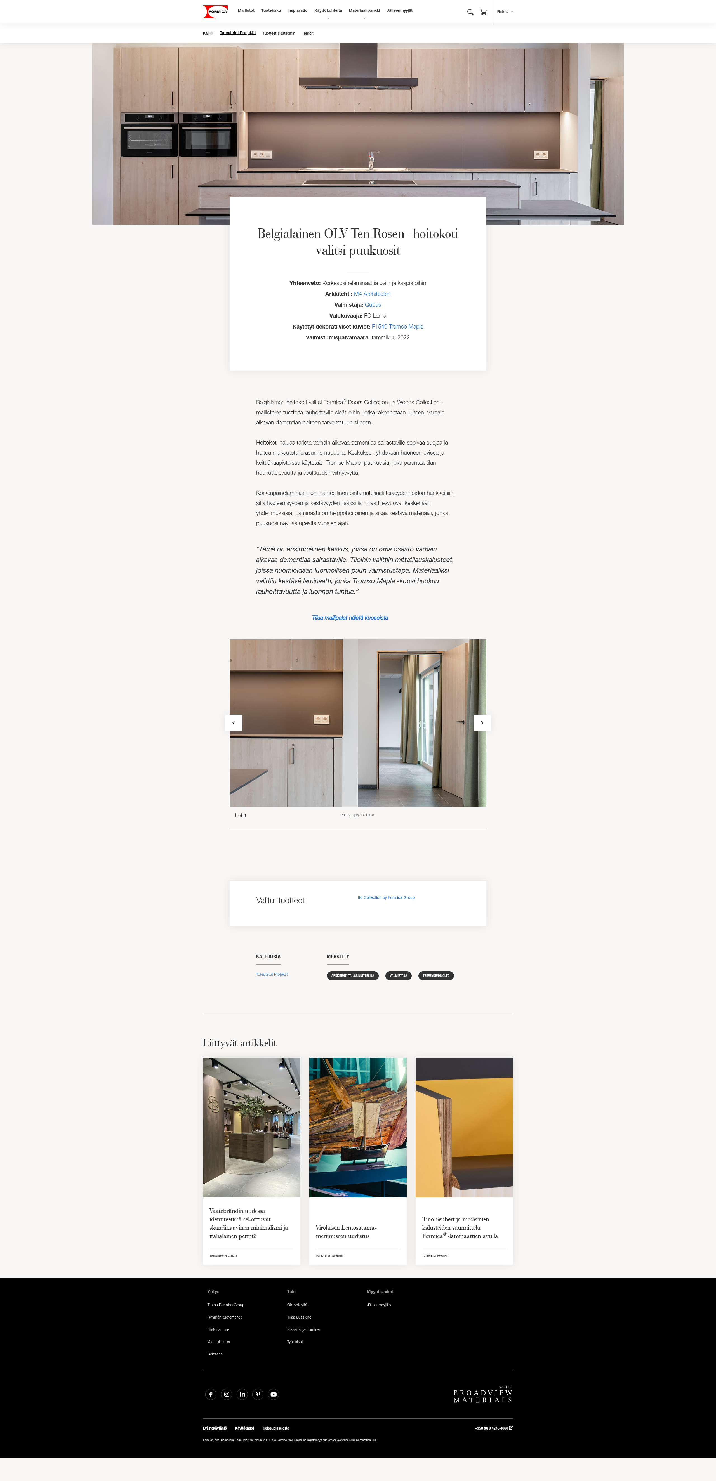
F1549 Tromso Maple (397, 326)
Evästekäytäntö (215, 1428)
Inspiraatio (298, 11)
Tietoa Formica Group (226, 1304)
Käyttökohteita (328, 11)
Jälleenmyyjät (400, 11)
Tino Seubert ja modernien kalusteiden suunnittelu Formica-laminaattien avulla (460, 1227)
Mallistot (246, 11)
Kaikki (208, 33)
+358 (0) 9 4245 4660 (492, 1428)
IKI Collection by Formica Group (386, 897)
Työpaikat (295, 1341)
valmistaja (398, 976)
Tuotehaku (271, 11)
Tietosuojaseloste (275, 1428)
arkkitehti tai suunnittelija (352, 976)
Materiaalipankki (364, 11)
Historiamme (218, 1329)
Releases (215, 1354)
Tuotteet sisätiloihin (279, 33)
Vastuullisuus (219, 1341)
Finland (502, 11)
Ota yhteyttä (297, 1304)
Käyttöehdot (244, 1428)
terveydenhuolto (436, 976)
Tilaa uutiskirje (299, 1317)
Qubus (373, 304)
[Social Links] (211, 1394)
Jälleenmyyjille (379, 1304)
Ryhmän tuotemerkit (225, 1317)
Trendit (308, 33)
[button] (483, 12)
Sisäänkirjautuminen (304, 1329)
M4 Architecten (372, 293)
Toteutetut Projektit (238, 33)
